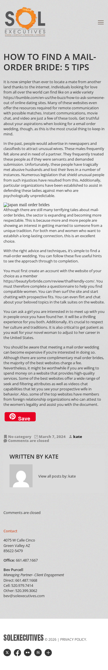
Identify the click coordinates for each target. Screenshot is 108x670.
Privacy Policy (73, 639)
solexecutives (23, 637)
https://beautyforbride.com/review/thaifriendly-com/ (48, 281)
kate (77, 436)
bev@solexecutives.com (24, 595)
